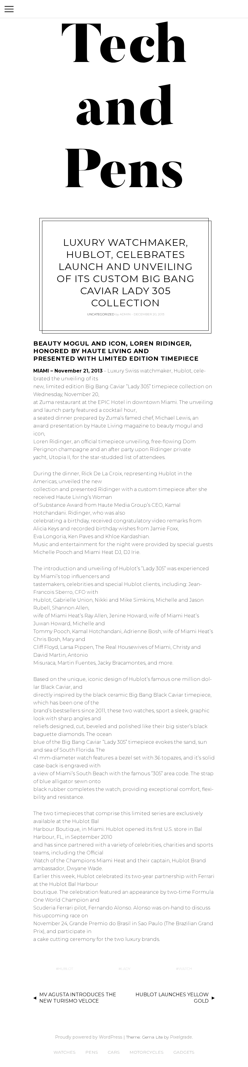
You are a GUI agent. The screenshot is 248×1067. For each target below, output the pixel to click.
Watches (65, 1052)
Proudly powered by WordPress (88, 1037)
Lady (125, 968)
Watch (185, 968)
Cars (114, 1052)
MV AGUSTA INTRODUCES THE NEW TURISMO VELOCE (77, 998)
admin (125, 314)
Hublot (65, 968)
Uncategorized (100, 314)
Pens (91, 1052)
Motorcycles (146, 1052)
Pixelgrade (181, 1037)
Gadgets (183, 1052)
